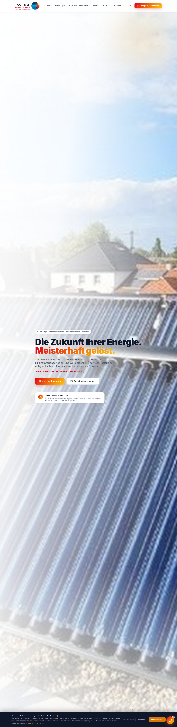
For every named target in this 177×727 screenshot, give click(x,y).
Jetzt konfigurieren (51, 381)
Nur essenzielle (128, 719)
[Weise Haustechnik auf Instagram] (130, 5)
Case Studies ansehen (84, 381)
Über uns (95, 6)
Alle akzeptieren (157, 720)
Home (49, 6)
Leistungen (60, 6)
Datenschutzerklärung (36, 723)
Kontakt (117, 6)
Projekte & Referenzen (78, 6)
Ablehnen (141, 720)
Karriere (106, 6)
